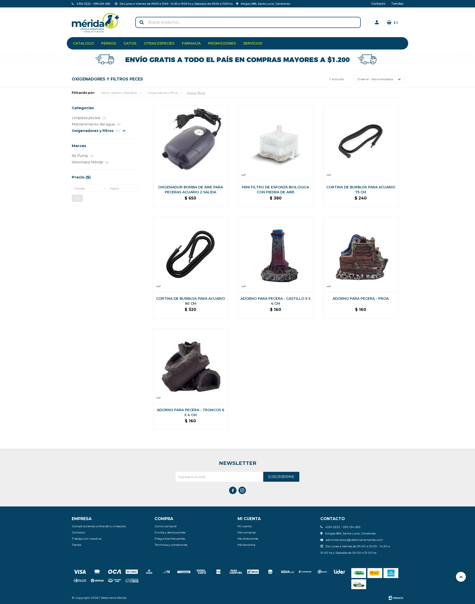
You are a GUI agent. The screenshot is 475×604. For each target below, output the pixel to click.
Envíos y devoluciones (170, 532)
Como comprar (166, 526)
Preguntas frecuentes (170, 538)
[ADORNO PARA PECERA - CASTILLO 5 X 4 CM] (275, 254)
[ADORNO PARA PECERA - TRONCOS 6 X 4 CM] (190, 365)
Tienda (76, 545)
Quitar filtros (196, 93)
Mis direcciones (248, 538)
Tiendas (397, 3)
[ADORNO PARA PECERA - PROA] (360, 254)
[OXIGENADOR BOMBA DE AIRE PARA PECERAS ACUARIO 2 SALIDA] (190, 143)
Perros (108, 43)
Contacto (378, 3)
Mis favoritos (246, 545)
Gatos (129, 43)
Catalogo (83, 43)
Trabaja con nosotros (86, 538)
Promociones (222, 43)
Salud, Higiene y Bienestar (119, 93)
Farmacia (191, 43)
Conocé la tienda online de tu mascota (99, 526)
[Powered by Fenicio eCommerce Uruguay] (395, 598)
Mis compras (247, 532)
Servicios (252, 43)
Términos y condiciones (171, 545)
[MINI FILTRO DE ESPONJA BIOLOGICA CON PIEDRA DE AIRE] (275, 143)
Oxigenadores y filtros (162, 93)
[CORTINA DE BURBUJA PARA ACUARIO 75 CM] (360, 143)
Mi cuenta (245, 526)
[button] (141, 22)
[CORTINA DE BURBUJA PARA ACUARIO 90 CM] (190, 254)
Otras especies (159, 43)
